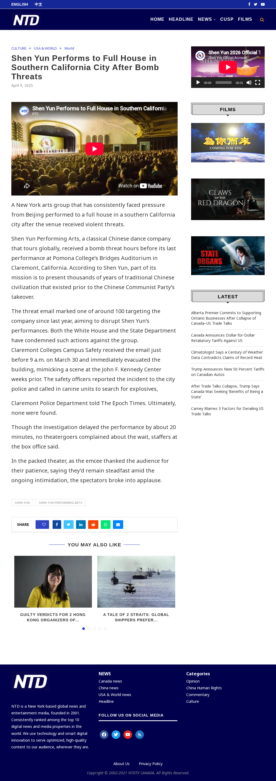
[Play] (198, 82)
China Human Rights (204, 687)
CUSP (227, 19)
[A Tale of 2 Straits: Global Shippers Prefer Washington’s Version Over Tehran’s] (136, 582)
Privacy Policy (151, 763)
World (69, 48)
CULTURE (18, 48)
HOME (157, 19)
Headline (107, 701)
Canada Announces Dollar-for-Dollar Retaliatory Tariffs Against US (223, 338)
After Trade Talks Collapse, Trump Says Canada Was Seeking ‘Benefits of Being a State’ (227, 391)
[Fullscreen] (257, 82)
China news (109, 687)
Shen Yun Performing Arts (60, 503)
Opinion (193, 681)
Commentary (197, 694)
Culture (192, 701)
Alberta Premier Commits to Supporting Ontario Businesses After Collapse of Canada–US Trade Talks (226, 318)
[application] (228, 67)
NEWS (205, 19)
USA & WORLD (45, 48)
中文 (38, 4)
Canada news (110, 681)
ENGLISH (19, 4)
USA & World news (115, 694)
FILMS (245, 19)
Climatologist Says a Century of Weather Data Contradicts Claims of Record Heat (227, 355)
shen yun (22, 503)
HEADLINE (181, 19)
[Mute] (249, 82)
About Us (121, 763)
